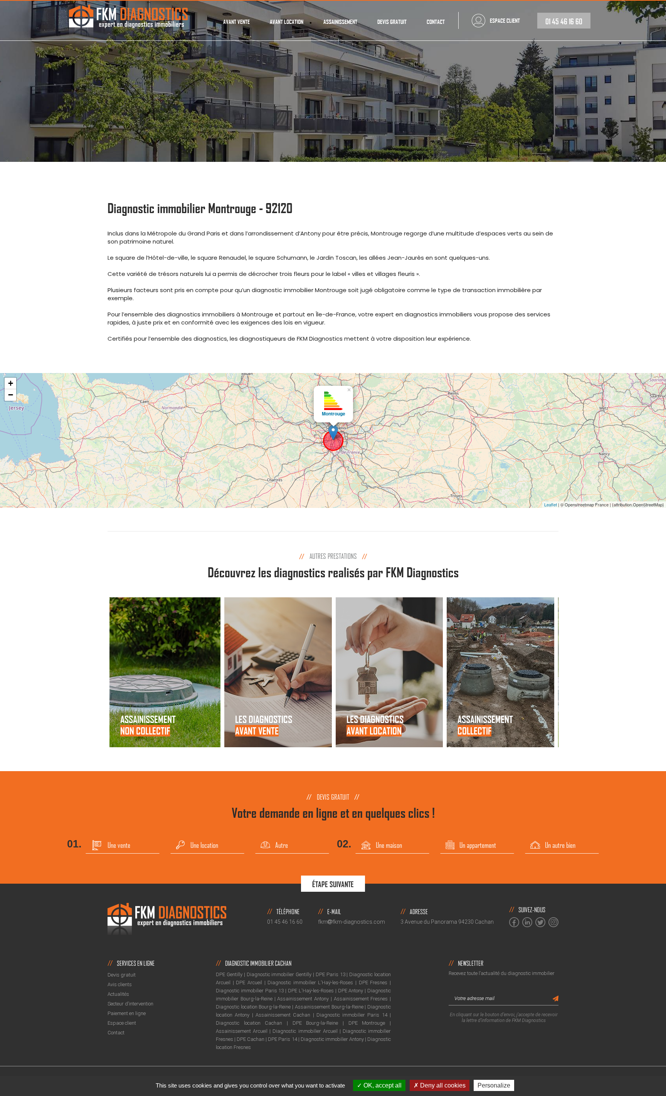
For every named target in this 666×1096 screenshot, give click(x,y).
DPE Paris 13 (330, 974)
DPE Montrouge (366, 1023)
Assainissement (340, 21)
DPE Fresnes (373, 982)
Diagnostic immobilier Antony (332, 1039)
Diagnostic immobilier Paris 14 (351, 1015)
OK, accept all (382, 1085)
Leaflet (550, 504)
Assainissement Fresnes (361, 999)
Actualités (118, 994)
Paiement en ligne (127, 1013)
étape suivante (333, 884)
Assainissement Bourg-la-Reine (329, 1007)
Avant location (286, 21)
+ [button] (10, 383)
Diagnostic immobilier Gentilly (279, 974)
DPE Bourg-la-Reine (315, 1023)
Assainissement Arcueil (241, 1031)
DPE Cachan (250, 1039)
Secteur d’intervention (130, 1004)
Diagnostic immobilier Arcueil (304, 1031)
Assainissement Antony (303, 999)
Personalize (494, 1085)
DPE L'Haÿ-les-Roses (311, 990)
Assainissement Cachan (283, 1015)
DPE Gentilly (229, 974)
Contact (436, 21)
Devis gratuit (392, 21)
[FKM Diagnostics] (128, 20)
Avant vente (236, 21)
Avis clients (120, 984)
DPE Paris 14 (282, 1039)
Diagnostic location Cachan (249, 1023)
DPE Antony (350, 990)
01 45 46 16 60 (563, 21)
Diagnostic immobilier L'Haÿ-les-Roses (310, 982)
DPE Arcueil (249, 982)
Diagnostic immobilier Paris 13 (250, 990)
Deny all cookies (442, 1085)
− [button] (10, 395)
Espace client (122, 1023)
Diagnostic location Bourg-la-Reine (253, 1007)
